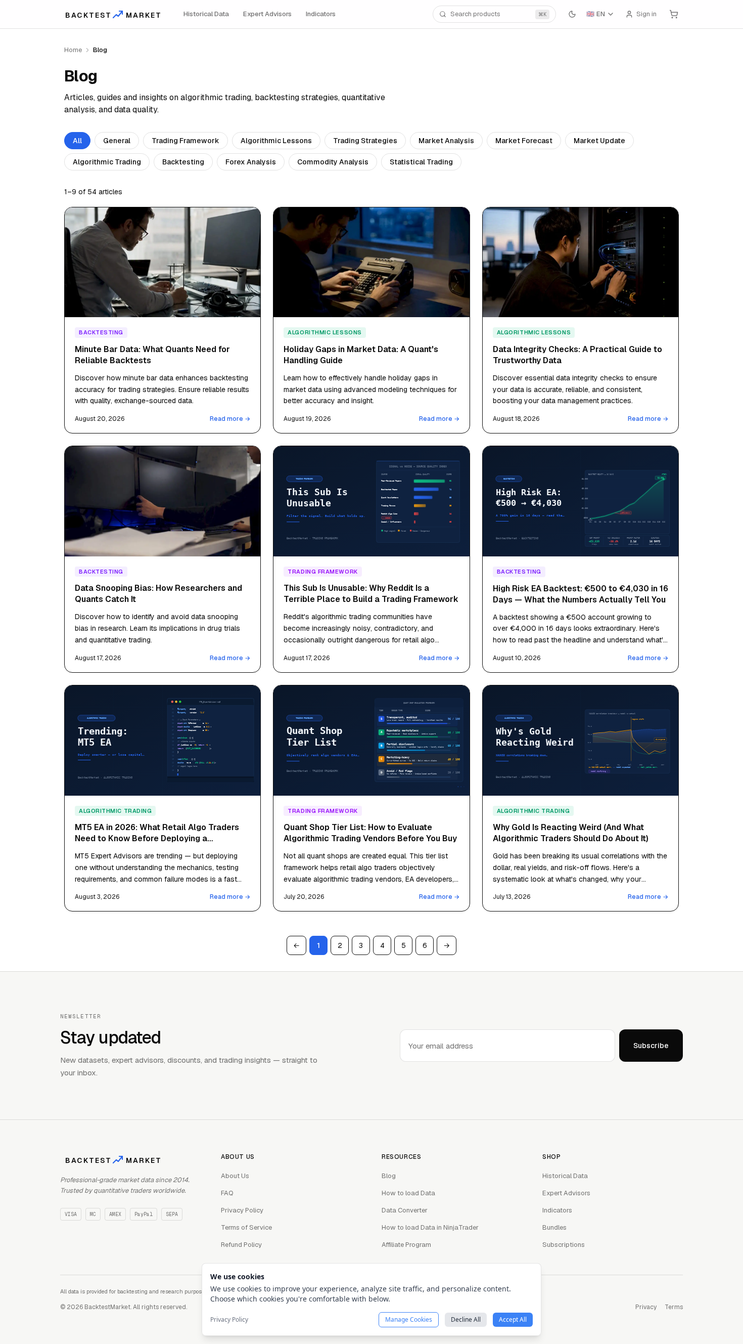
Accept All (513, 1319)
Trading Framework (185, 140)
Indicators (321, 14)
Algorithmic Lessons (276, 140)
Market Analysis (446, 140)
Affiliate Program (406, 1244)
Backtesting (183, 161)
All (77, 140)
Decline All (466, 1319)
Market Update (599, 140)
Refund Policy (241, 1244)
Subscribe (651, 1045)
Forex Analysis (250, 161)
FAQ (227, 1193)
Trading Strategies (365, 140)
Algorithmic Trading (107, 161)
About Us (235, 1176)
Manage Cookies (408, 1319)
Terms (674, 1307)
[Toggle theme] (572, 14)
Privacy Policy (242, 1210)
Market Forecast (523, 140)
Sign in (646, 14)
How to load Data (408, 1193)
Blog (389, 1176)
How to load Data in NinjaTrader (430, 1227)
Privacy (646, 1307)
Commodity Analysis (332, 161)
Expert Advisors (267, 14)
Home (73, 50)
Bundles (554, 1227)
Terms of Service (246, 1227)
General (116, 140)
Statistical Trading (421, 161)
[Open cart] (674, 14)
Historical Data (206, 14)
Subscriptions (563, 1244)
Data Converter (405, 1210)
